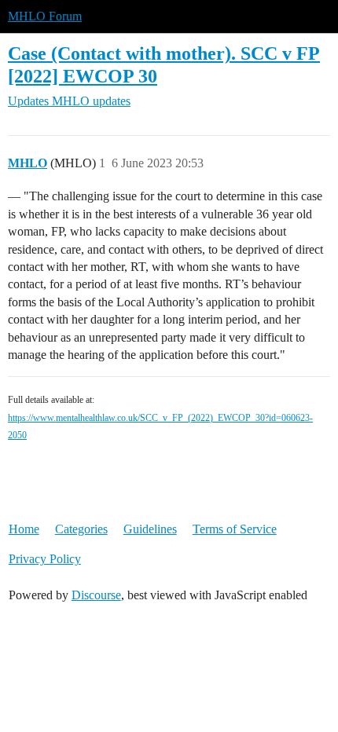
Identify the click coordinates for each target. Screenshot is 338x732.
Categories (81, 529)
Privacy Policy (45, 558)
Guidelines (150, 529)
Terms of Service (235, 529)
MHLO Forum (45, 16)
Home (24, 529)
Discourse (96, 595)
